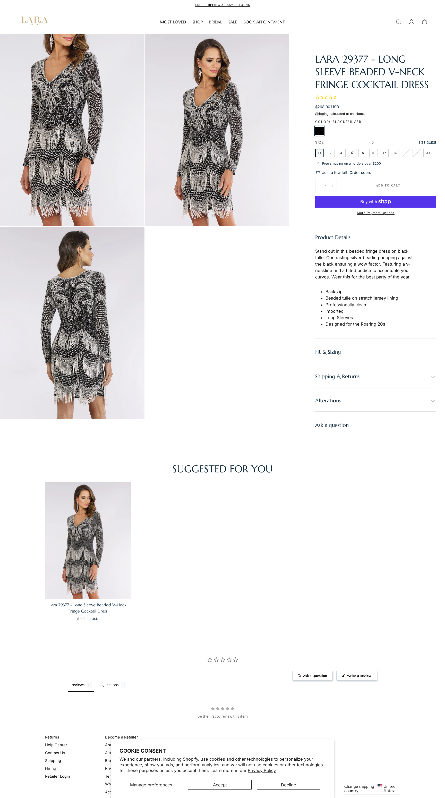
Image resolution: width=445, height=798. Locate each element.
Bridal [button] (215, 22)
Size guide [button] (427, 143)
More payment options (375, 213)
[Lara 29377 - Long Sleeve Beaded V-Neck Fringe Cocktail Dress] (88, 540)
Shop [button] (197, 22)
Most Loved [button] (173, 22)
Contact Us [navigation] (55, 752)
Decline (288, 784)
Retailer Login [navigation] (57, 776)
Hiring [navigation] (50, 768)
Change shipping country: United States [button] (370, 788)
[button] (398, 22)
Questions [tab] (110, 684)
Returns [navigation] (52, 737)
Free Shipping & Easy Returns (222, 5)
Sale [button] (232, 22)
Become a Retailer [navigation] (121, 737)
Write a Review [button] (359, 675)
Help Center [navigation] (56, 745)
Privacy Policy (262, 770)
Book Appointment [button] (264, 22)
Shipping (322, 114)
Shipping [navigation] (53, 760)
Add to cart (388, 185)
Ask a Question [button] (315, 675)
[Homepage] (33, 21)
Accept (220, 784)
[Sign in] (411, 22)
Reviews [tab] (77, 684)
